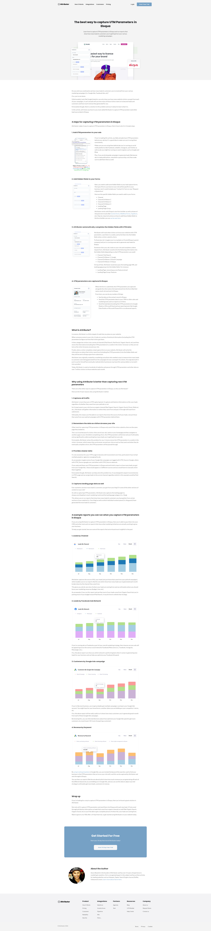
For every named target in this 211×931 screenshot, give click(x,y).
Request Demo (147, 908)
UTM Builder (130, 908)
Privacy (143, 926)
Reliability (85, 914)
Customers (85, 911)
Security (84, 918)
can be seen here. (115, 218)
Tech (114, 908)
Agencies (115, 905)
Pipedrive (100, 911)
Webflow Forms (125, 214)
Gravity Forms (115, 214)
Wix (98, 914)
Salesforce (100, 905)
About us (145, 905)
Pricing (84, 908)
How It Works (86, 905)
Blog (128, 905)
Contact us (146, 911)
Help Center (130, 911)
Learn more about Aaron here (112, 879)
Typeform (134, 214)
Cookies (150, 926)
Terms (136, 926)
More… (99, 918)
